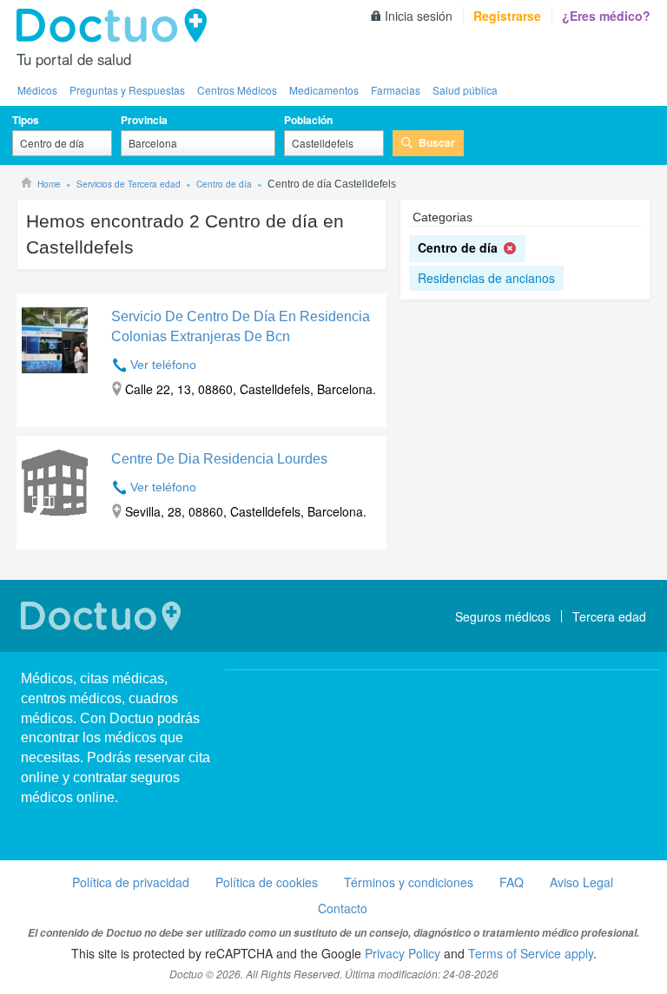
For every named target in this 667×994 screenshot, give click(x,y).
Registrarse (507, 15)
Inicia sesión (418, 15)
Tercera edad (609, 616)
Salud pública (465, 89)
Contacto (342, 908)
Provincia (144, 120)
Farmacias (395, 89)
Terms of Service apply (530, 953)
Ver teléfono (163, 365)
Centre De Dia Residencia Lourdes (219, 458)
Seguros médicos (503, 616)
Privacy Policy (402, 953)
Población (308, 120)
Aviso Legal (581, 882)
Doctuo (116, 26)
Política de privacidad (130, 882)
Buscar (437, 142)
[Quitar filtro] (510, 248)
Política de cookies (266, 882)
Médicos (37, 89)
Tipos (25, 120)
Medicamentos (324, 89)
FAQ (511, 882)
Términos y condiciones (408, 882)
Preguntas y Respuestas (127, 89)
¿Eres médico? (606, 15)
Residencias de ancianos (486, 277)
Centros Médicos (237, 89)
